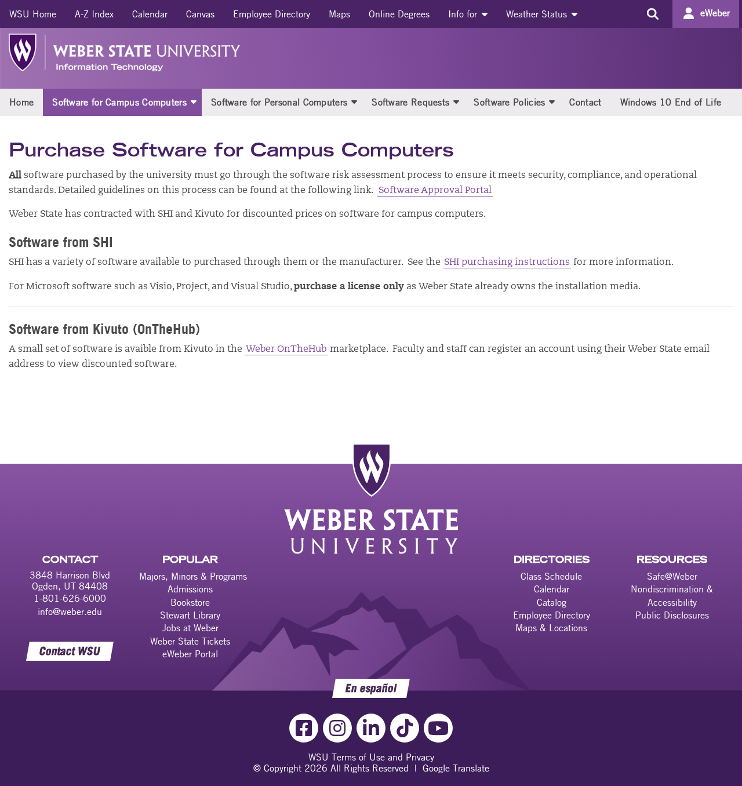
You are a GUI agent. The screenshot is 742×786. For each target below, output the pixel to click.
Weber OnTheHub (286, 349)
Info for (464, 14)
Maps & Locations (551, 628)
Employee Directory (271, 14)
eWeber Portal (190, 654)
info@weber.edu (70, 611)
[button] (193, 101)
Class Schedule (551, 576)
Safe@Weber (672, 576)
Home (21, 102)
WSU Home (32, 14)
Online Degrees (399, 14)
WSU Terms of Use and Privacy (371, 757)
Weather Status (538, 14)
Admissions (190, 589)
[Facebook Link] (303, 728)
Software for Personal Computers (279, 102)
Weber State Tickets (190, 641)
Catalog (551, 602)
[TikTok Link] (404, 728)
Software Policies (509, 102)
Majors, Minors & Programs (193, 576)
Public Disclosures (672, 615)
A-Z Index (94, 14)
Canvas (200, 14)
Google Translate (456, 768)
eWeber (715, 13)
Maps (339, 14)
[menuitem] (33, 14)
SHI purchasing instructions (507, 262)
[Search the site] (652, 14)
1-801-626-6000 (70, 598)
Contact (585, 102)
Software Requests (410, 102)
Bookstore (190, 602)
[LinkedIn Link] (371, 728)
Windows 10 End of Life (671, 102)
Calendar (150, 14)
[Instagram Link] (337, 728)
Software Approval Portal (435, 190)
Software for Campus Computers (119, 102)
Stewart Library (190, 615)
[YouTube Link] (438, 728)
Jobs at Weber (190, 628)
